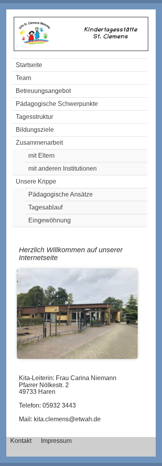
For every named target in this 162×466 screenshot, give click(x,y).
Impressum (56, 440)
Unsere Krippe (36, 181)
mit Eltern (41, 155)
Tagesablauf (45, 207)
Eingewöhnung (49, 220)
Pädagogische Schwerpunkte (57, 103)
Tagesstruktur (34, 116)
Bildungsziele (35, 129)
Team (23, 78)
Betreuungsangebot (43, 90)
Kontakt (20, 440)
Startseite (29, 65)
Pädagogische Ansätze (60, 194)
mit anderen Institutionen (62, 168)
